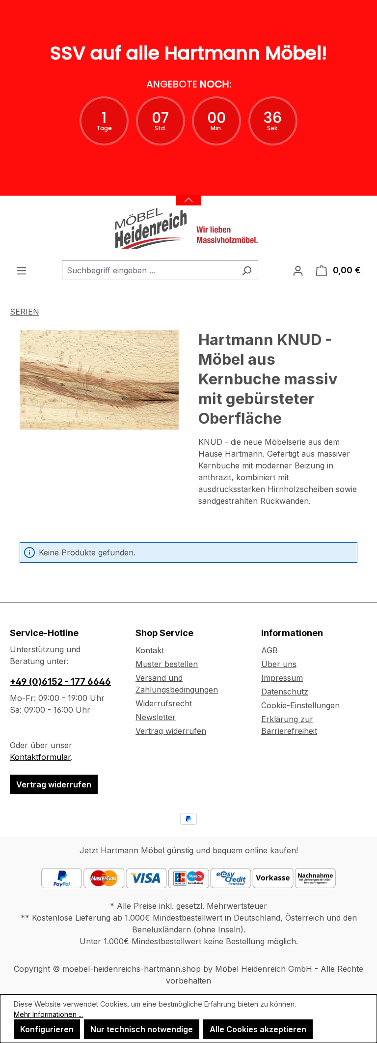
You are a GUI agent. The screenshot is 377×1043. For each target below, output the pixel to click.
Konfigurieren (47, 1029)
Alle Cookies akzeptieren (258, 1029)
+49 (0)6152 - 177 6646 (60, 681)
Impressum (282, 678)
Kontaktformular (40, 757)
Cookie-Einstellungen (300, 705)
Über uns (278, 664)
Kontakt (149, 650)
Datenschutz (284, 691)
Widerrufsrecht (163, 703)
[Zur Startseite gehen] (188, 228)
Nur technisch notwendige (141, 1029)
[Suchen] (246, 270)
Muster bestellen (166, 664)
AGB (269, 650)
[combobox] (149, 270)
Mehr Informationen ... (48, 1014)
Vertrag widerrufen (53, 784)
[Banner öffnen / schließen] (188, 193)
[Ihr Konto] (298, 270)
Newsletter (155, 717)
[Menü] (21, 270)
